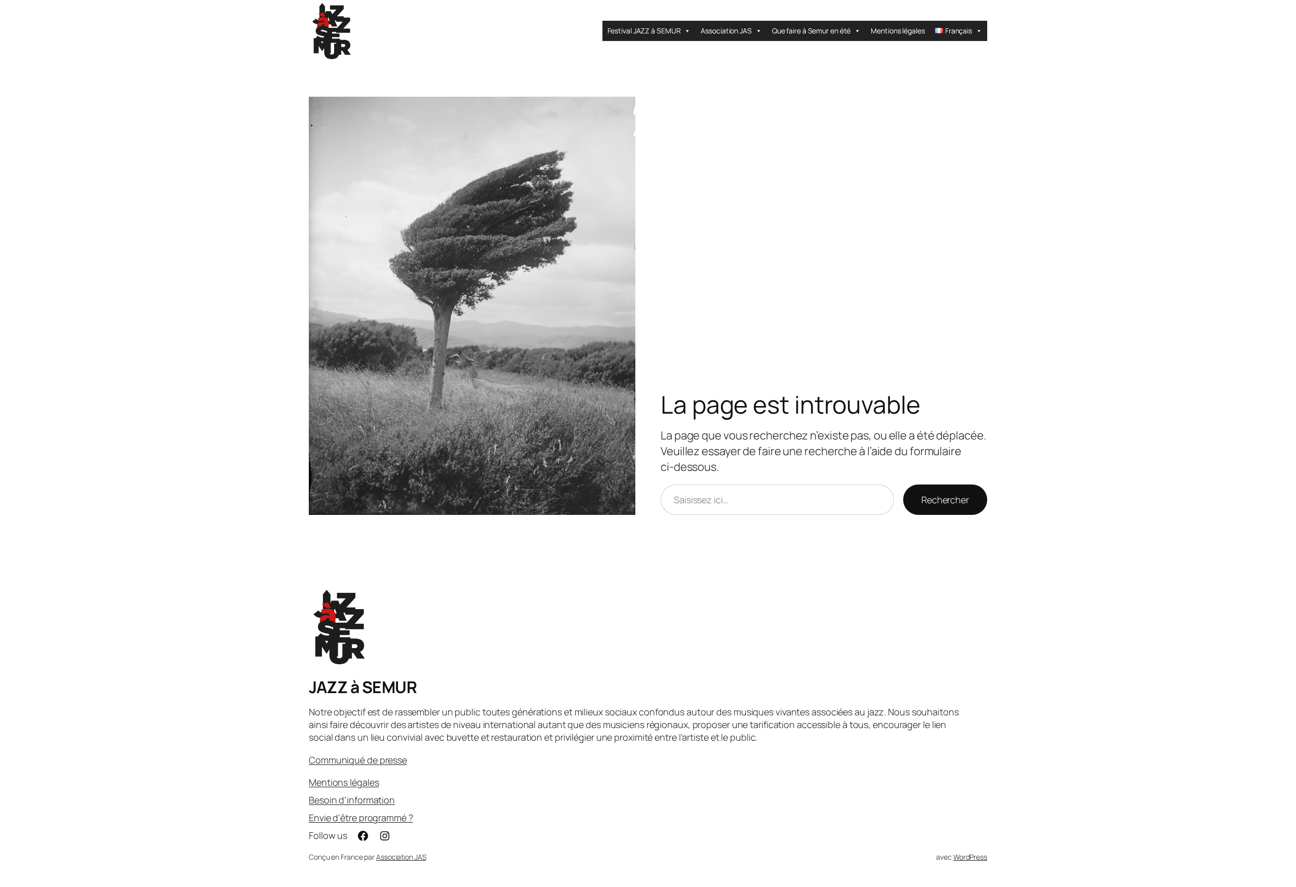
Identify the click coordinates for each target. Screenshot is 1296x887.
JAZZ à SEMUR (363, 687)
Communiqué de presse (358, 760)
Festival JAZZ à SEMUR (644, 30)
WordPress (970, 857)
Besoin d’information (352, 800)
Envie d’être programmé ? (361, 818)
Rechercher (945, 500)
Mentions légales (897, 30)
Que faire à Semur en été (811, 30)
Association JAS (726, 30)
